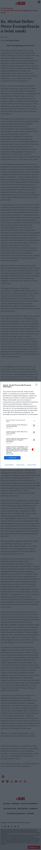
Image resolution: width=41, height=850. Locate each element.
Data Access (20, 465)
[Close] (37, 385)
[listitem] (20, 420)
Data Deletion (9, 465)
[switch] (33, 425)
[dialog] (20, 425)
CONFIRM (12, 458)
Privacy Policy (31, 465)
